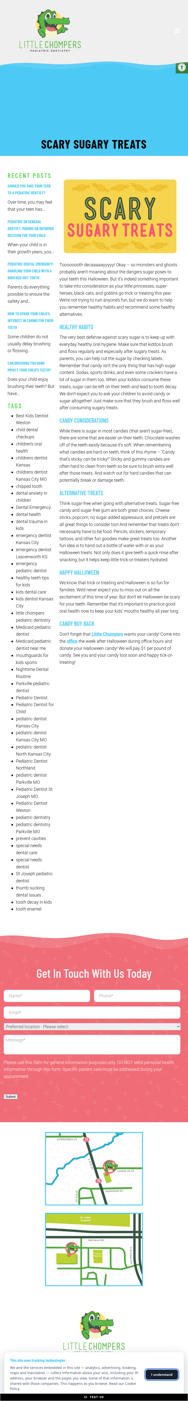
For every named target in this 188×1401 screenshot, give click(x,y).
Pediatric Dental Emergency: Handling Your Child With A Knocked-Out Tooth (31, 270)
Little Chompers (107, 634)
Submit (11, 1096)
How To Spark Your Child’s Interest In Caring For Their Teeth (30, 320)
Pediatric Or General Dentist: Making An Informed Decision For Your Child (31, 228)
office (72, 641)
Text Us (96, 1397)
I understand (162, 1375)
